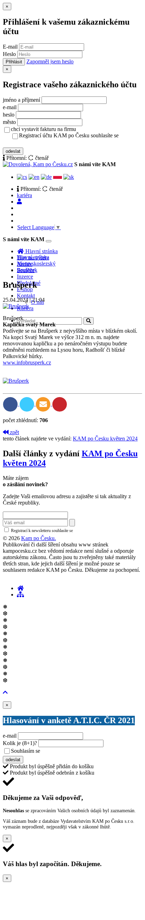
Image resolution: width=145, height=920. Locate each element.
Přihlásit (14, 61)
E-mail (10, 47)
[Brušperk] (16, 306)
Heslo (9, 54)
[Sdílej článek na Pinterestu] (59, 404)
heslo (8, 115)
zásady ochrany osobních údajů (47, 142)
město (9, 122)
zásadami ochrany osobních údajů (104, 530)
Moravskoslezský (36, 264)
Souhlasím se (75, 751)
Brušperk (27, 270)
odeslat (13, 151)
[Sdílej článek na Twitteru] (27, 404)
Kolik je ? (20, 743)
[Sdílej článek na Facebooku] (11, 404)
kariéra (24, 195)
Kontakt (26, 296)
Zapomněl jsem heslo (50, 61)
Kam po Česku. (38, 538)
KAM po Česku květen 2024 (105, 439)
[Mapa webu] (20, 594)
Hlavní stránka (33, 257)
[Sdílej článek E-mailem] (44, 404)
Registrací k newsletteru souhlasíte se (71, 530)
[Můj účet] (19, 202)
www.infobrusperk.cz (27, 362)
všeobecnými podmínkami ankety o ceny (91, 751)
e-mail (10, 107)
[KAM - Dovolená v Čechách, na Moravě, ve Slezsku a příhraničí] (20, 588)
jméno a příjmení (21, 100)
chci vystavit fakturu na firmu (43, 129)
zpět (13, 432)
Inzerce (25, 277)
